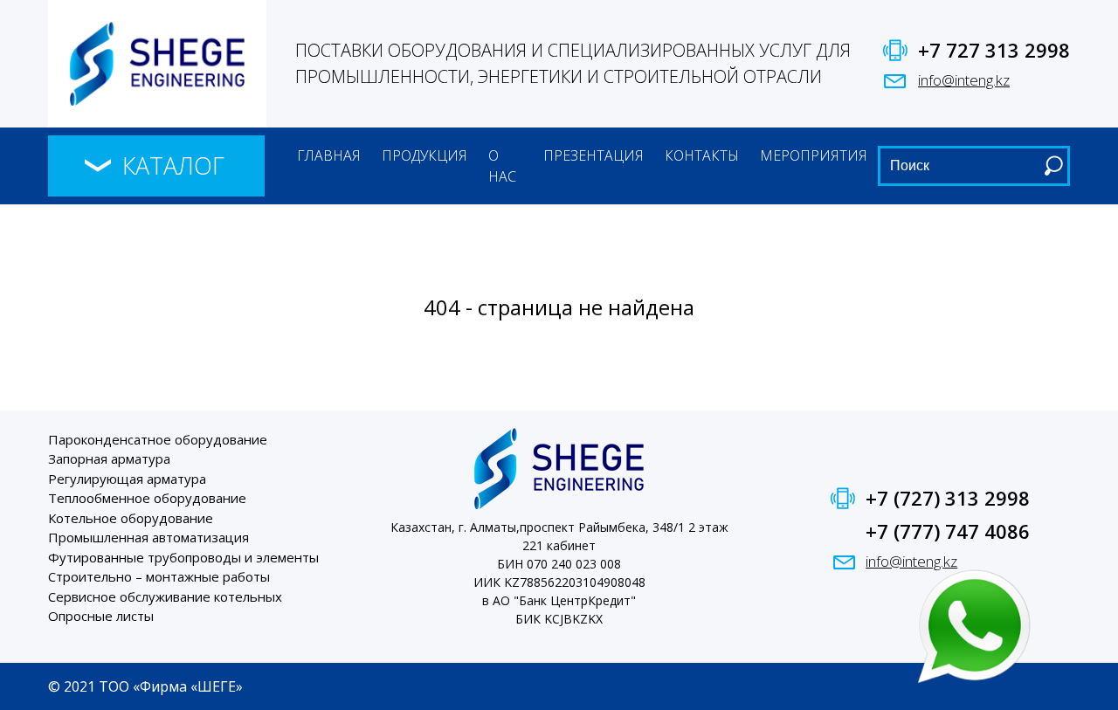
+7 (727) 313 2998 (948, 498)
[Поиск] (1053, 165)
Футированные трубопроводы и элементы (183, 557)
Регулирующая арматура (127, 478)
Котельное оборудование (130, 518)
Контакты (702, 155)
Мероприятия (813, 155)
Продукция (424, 155)
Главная (329, 155)
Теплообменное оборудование (147, 498)
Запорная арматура (109, 458)
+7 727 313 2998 (994, 50)
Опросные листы (101, 615)
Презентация (593, 155)
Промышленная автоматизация (148, 537)
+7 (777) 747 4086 (948, 531)
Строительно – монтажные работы (159, 576)
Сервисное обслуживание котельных (165, 596)
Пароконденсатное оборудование (157, 439)
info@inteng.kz (964, 80)
